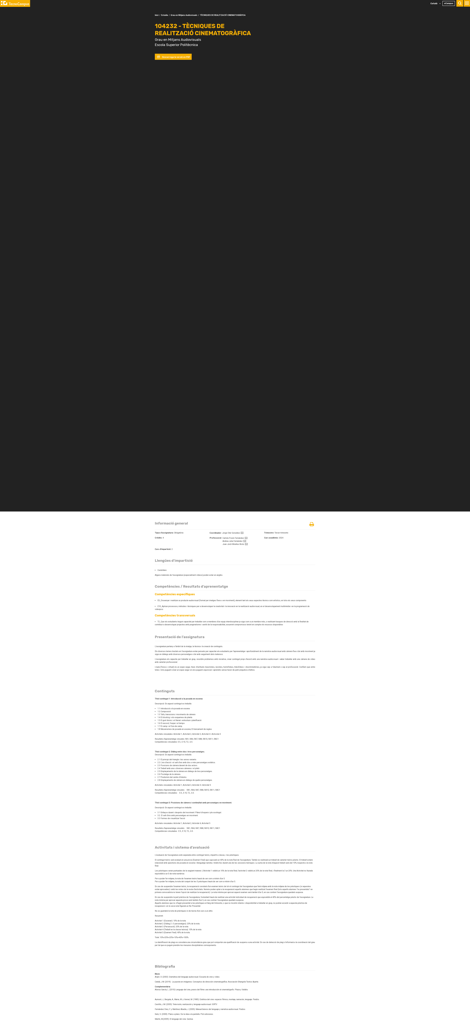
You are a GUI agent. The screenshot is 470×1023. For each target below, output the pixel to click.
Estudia (164, 15)
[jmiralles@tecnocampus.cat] (246, 544)
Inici (157, 15)
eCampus (448, 3)
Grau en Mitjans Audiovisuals (184, 15)
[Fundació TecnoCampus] (15, 3)
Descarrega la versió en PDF (176, 57)
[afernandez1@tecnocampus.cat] (244, 541)
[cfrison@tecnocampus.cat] (245, 538)
